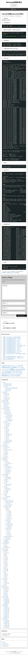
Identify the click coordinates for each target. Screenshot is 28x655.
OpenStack (4, 372)
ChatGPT (6, 394)
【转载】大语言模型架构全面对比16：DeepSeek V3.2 (13, 356)
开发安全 (5, 610)
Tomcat (11, 374)
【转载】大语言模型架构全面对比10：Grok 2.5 (11, 340)
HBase (22, 367)
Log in (4, 642)
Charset (16, 366)
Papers (4, 586)
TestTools (7, 503)
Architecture (5, 408)
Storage (5, 595)
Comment (5, 285)
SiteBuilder (6, 407)
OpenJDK (6, 583)
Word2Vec (7, 390)
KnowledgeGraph (7, 383)
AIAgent (5, 393)
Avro (6, 429)
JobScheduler (6, 410)
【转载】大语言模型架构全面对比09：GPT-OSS (12, 338)
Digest (8, 521)
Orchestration (8, 421)
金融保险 (5, 603)
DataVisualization (7, 449)
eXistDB (14, 367)
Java (12, 369)
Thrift (6, 438)
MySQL (7, 488)
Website (4, 312)
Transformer (6, 397)
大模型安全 (6, 608)
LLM (2, 371)
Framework (5, 543)
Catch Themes (17, 653)
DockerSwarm (8, 467)
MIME (5, 594)
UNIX (8, 517)
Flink (5, 451)
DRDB (5, 480)
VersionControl (8, 504)
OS (6, 509)
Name (4, 303)
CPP (21, 366)
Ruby (5, 573)
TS (4, 495)
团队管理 (13, 375)
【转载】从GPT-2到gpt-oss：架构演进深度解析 (12, 337)
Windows (5, 375)
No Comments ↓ (18, 16)
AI (2, 366)
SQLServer (8, 489)
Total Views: (5, 633)
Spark (5, 456)
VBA (5, 576)
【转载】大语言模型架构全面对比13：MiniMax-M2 (12, 346)
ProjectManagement (8, 536)
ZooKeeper (9, 419)
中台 (5, 444)
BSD (8, 510)
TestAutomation (8, 502)
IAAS (5, 460)
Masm (5, 568)
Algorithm (4, 400)
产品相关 (5, 621)
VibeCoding (6, 399)
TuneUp (5, 540)
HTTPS (3, 369)
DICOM (5, 591)
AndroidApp (6, 403)
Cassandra (6, 447)
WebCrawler (8, 389)
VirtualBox (16, 374)
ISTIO (7, 469)
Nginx (8, 533)
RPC (5, 427)
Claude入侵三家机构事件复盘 (8, 359)
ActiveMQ (7, 423)
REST (7, 436)
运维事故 (5, 542)
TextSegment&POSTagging (11, 388)
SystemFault (4, 374)
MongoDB (9, 371)
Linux (23, 369)
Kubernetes (21, 271)
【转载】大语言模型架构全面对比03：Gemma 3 (12, 344)
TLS (8, 374)
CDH (5, 448)
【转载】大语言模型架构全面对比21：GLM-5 (11, 348)
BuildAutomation (9, 500)
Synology (9, 515)
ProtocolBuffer (8, 434)
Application (5, 401)
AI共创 (5, 366)
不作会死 (5, 620)
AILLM (4, 392)
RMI (6, 437)
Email (4, 307)
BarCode (5, 588)
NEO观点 (13, 371)
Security (7, 520)
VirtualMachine (8, 524)
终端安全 (5, 616)
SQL (5, 493)
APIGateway (8, 414)
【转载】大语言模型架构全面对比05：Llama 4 (11, 341)
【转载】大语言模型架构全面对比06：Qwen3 (11, 352)
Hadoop (19, 367)
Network (18, 371)
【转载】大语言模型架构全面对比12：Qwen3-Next (12, 350)
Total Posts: (5, 635)
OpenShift (12, 271)
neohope (12, 16)
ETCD (8, 418)
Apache (8, 529)
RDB (5, 487)
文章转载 (5, 601)
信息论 (5, 606)
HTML (5, 562)
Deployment (6, 506)
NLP (21, 371)
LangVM (4, 579)
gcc (4, 580)
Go (17, 367)
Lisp (5, 566)
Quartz (7, 411)
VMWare (8, 526)
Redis (7, 485)
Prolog (8, 372)
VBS (5, 577)
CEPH (13, 366)
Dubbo (7, 430)
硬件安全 (5, 612)
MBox (5, 592)
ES (6, 492)
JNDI (6, 433)
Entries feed (5, 643)
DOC (5, 476)
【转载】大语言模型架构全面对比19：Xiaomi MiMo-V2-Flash (14, 345)
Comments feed (6, 644)
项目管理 (5, 627)
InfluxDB (6, 369)
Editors (5, 405)
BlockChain (5, 458)
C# (4, 555)
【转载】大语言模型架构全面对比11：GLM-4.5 (11, 349)
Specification (5, 587)
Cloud (4, 459)
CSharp (4, 367)
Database (4, 474)
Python (12, 372)
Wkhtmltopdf (6, 547)
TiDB (6, 481)
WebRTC (5, 443)
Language (4, 550)
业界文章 (9, 375)
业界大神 (5, 598)
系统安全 (5, 614)
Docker (8, 367)
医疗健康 (5, 599)
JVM (15, 369)
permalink (17, 272)
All (4, 551)
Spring (5, 546)
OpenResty (9, 415)
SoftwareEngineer (7, 441)
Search (17, 372)
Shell (20, 372)
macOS (5, 371)
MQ (4, 422)
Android (9, 366)
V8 (4, 584)
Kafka (7, 425)
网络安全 (5, 617)
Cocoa (5, 558)
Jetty (8, 532)
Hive (5, 455)
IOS (9, 369)
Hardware (4, 548)
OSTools (8, 514)
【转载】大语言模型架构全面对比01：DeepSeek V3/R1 (13, 357)
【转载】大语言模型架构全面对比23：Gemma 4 (12, 342)
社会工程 (5, 613)
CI (4, 499)
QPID (7, 426)
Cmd (19, 366)
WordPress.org (5, 646)
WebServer (8, 528)
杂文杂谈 (5, 625)
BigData (4, 445)
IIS (7, 531)
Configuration (8, 416)
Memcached (8, 484)
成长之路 (4, 619)
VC (13, 374)
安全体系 (4, 605)
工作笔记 (5, 624)
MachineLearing (7, 385)
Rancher (7, 473)
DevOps (4, 498)
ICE (6, 432)
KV (4, 482)
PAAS (5, 465)
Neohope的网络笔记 (14, 2)
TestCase (7, 537)
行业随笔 (18, 375)
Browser (5, 404)
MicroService (6, 412)
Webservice (20, 374)
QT (14, 372)
